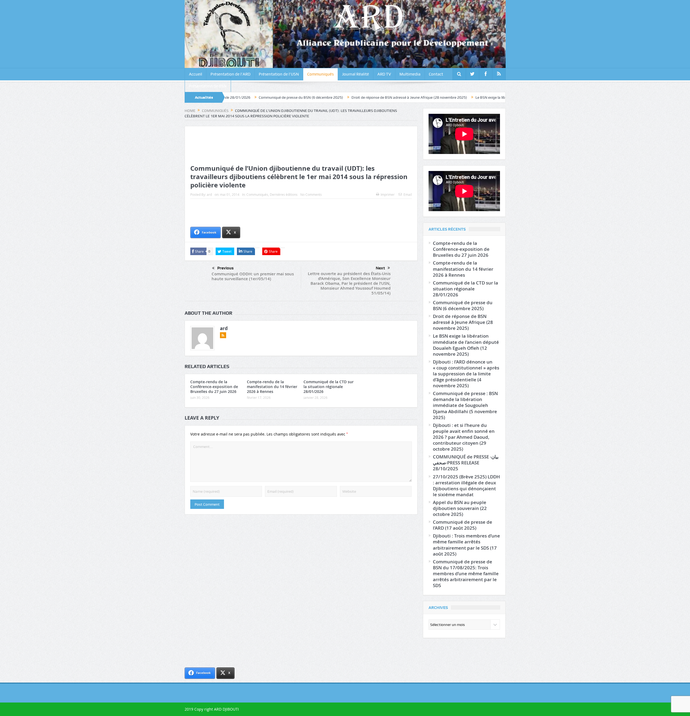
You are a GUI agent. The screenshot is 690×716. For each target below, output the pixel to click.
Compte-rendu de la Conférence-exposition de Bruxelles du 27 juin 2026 (214, 386)
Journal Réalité (355, 74)
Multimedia (409, 74)
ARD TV (384, 74)
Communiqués (320, 74)
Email (407, 194)
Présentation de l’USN (279, 74)
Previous (225, 268)
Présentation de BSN (208, 86)
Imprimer (388, 194)
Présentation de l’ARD (230, 74)
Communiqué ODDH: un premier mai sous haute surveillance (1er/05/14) (253, 276)
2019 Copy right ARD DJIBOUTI (212, 709)
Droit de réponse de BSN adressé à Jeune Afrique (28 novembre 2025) (370, 97)
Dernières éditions (284, 194)
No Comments (311, 194)
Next (380, 268)
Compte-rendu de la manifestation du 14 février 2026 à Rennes (272, 386)
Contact (436, 74)
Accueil (195, 74)
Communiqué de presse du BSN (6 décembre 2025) (262, 97)
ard (209, 194)
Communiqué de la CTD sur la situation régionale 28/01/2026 (328, 386)
